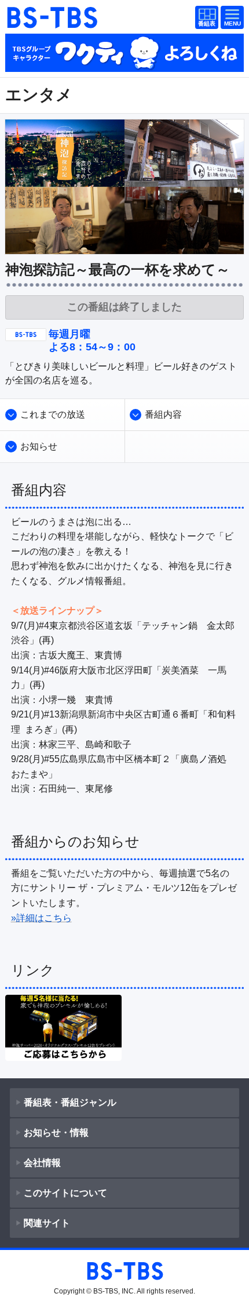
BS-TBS (51, 17)
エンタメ (38, 95)
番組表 (204, 18)
